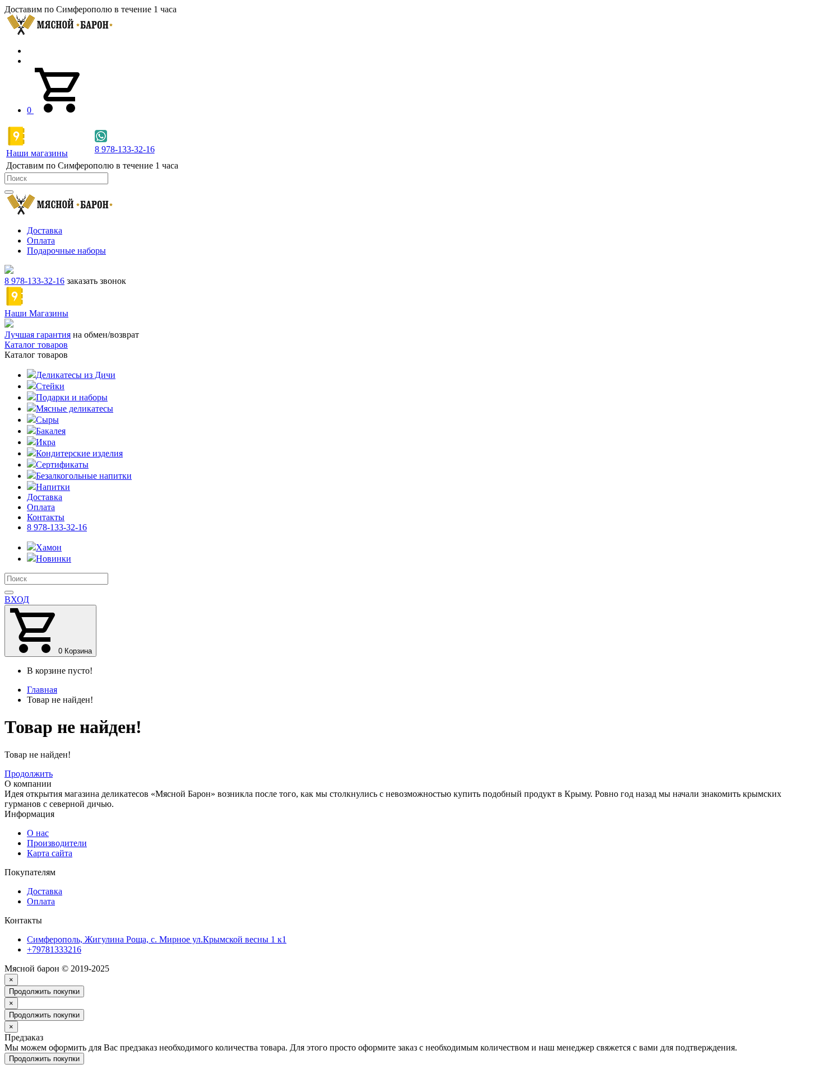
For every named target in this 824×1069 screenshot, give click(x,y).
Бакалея (51, 431)
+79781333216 (54, 949)
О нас (38, 833)
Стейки (50, 386)
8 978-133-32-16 (34, 281)
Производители (57, 843)
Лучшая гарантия (37, 334)
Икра (45, 442)
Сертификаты (62, 464)
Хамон (49, 547)
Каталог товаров (36, 344)
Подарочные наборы (66, 250)
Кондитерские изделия (79, 453)
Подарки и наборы (72, 397)
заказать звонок (96, 281)
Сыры (47, 419)
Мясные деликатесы (74, 408)
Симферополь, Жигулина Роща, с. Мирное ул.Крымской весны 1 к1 (156, 939)
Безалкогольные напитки (84, 475)
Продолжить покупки (44, 991)
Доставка (44, 230)
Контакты (45, 517)
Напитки (53, 487)
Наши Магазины (36, 313)
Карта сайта (49, 853)
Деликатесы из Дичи (75, 375)
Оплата (41, 240)
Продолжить (28, 773)
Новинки (53, 558)
